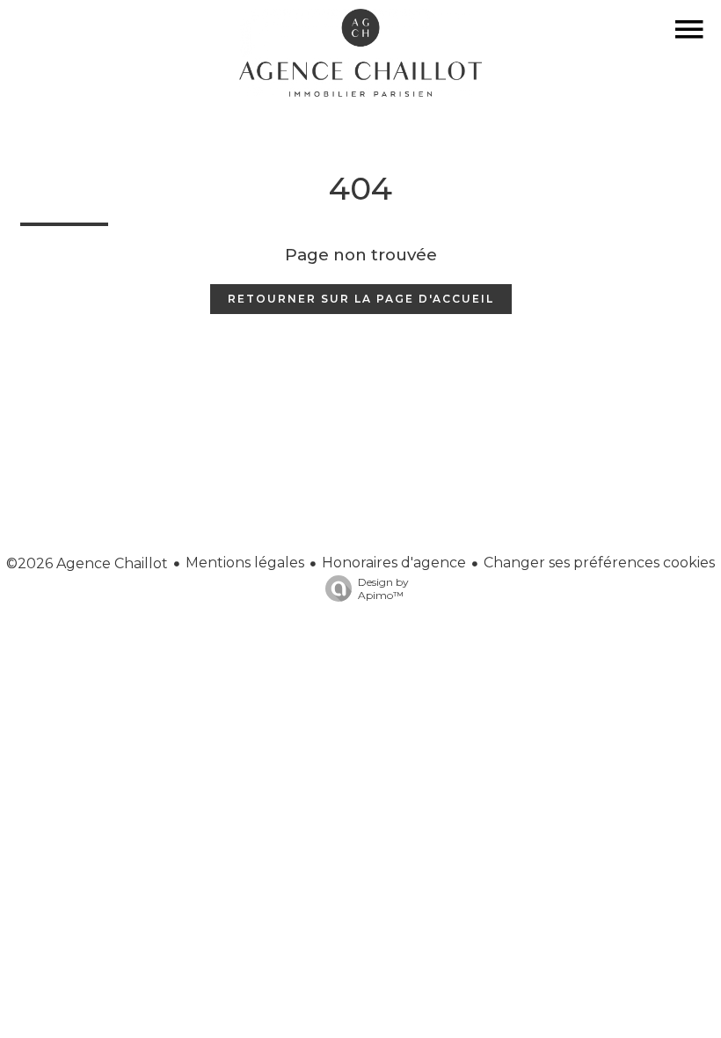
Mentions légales (245, 562)
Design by (383, 588)
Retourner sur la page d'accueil (361, 298)
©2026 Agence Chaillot (87, 563)
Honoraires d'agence (394, 562)
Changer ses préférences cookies (599, 562)
